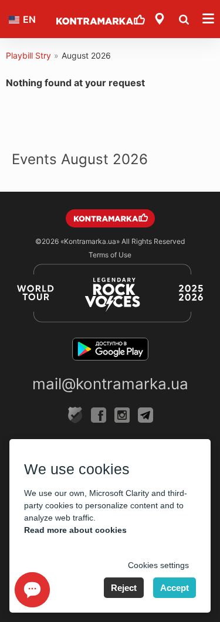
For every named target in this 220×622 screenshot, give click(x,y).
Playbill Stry (28, 55)
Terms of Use (110, 254)
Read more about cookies (75, 530)
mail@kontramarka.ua (110, 384)
